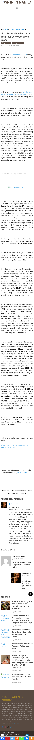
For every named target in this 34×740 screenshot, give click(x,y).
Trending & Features (18, 43)
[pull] (17, 8)
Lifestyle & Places (6, 43)
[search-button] (30, 594)
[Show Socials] (27, 735)
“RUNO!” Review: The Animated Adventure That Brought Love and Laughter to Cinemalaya (22, 619)
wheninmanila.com (19, 55)
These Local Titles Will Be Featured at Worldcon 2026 (22, 646)
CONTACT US (18, 734)
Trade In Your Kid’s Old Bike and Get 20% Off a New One (21, 676)
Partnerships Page (26, 721)
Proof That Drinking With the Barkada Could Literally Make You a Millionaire (22, 605)
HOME (3, 732)
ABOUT (19, 732)
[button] (4, 734)
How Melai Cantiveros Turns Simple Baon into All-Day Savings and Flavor (21, 633)
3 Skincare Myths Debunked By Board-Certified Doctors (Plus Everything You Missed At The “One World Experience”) (22, 661)
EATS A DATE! (22, 472)
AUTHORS (11, 732)
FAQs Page (15, 723)
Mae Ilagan (16, 45)
